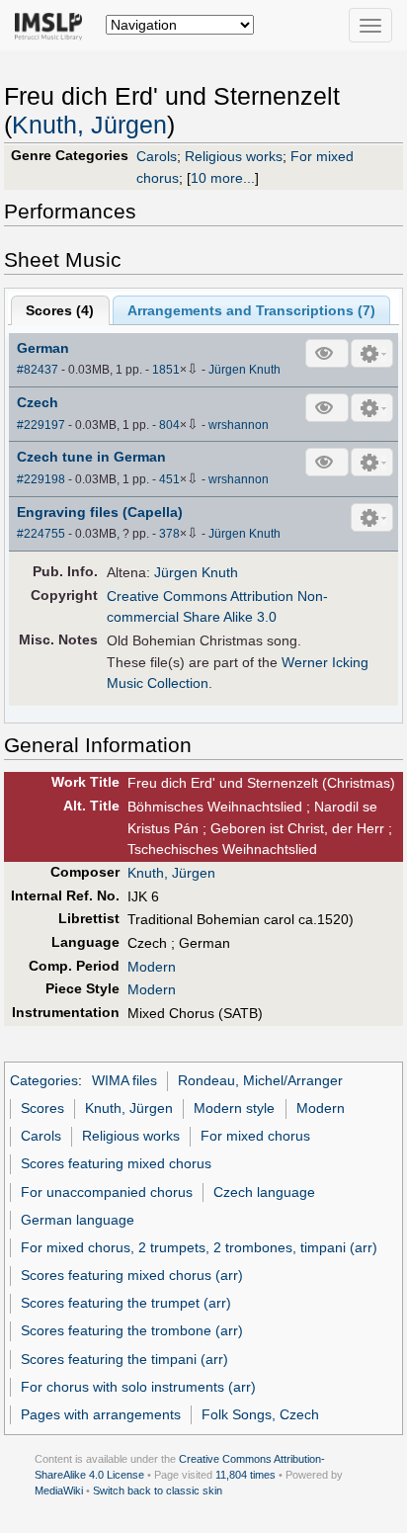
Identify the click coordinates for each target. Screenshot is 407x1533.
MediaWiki (59, 1490)
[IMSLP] (53, 24)
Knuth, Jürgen (89, 125)
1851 (166, 370)
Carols (156, 156)
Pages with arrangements (101, 1414)
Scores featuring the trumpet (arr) (126, 1303)
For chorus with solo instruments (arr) (138, 1387)
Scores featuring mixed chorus (116, 1163)
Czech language (264, 1192)
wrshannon (238, 425)
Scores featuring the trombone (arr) (132, 1330)
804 (169, 425)
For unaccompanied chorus (107, 1192)
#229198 (41, 479)
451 (169, 479)
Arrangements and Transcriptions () (251, 310)
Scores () (60, 310)
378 (169, 534)
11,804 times (245, 1475)
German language (77, 1220)
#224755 (41, 534)
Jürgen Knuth (244, 370)
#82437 (37, 370)
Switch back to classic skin (157, 1490)
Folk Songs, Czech (260, 1414)
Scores (42, 1108)
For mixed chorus (255, 1136)
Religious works (234, 156)
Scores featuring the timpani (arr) (124, 1359)
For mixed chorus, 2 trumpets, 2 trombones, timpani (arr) (199, 1247)
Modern (151, 967)
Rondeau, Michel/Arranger (260, 1080)
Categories (44, 1080)
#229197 (41, 425)
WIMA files (124, 1080)
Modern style (234, 1108)
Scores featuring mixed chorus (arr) (132, 1275)
